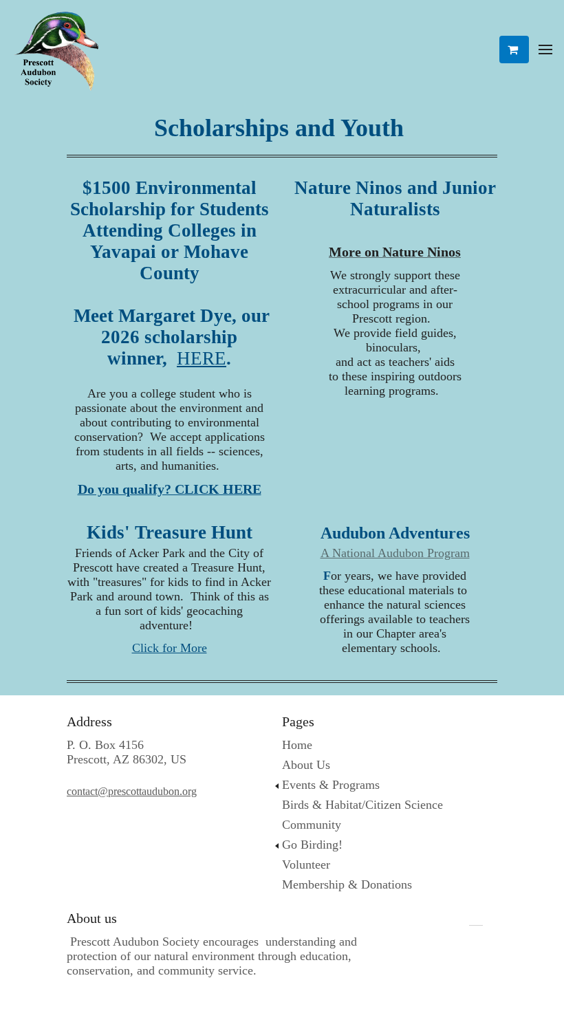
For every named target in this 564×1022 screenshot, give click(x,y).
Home (297, 745)
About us (92, 918)
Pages (298, 721)
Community (311, 824)
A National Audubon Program (395, 553)
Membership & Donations (347, 884)
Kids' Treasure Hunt (169, 532)
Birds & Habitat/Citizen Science (362, 805)
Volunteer (306, 864)
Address (89, 721)
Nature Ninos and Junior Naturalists (395, 198)
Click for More (169, 648)
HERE (201, 358)
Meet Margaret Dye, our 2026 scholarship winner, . (169, 273)
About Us (306, 765)
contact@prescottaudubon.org (132, 791)
